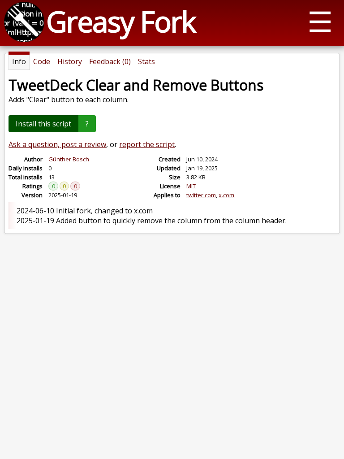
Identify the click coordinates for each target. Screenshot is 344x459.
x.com (226, 195)
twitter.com (201, 195)
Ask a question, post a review (57, 144)
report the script (147, 144)
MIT (191, 186)
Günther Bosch (68, 159)
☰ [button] (320, 21)
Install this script (43, 124)
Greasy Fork (120, 21)
